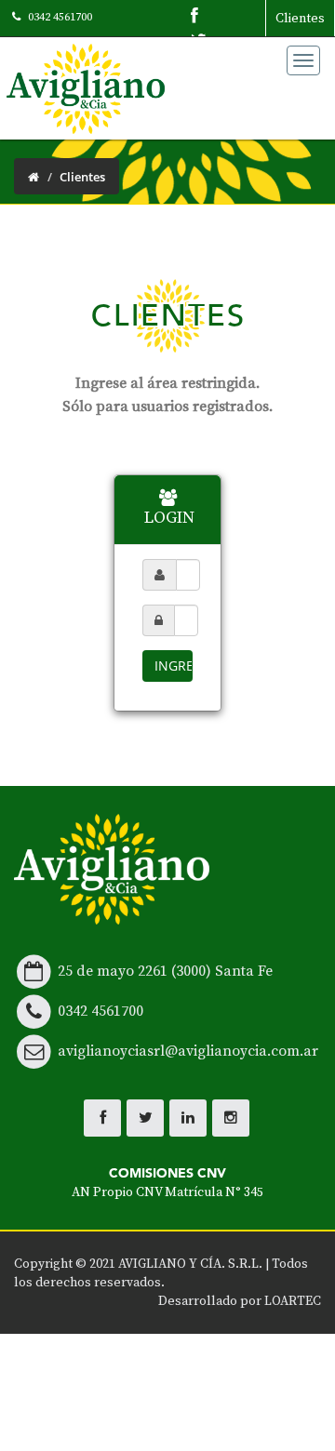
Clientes (300, 18)
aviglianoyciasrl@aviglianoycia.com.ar (188, 1051)
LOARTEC (292, 1301)
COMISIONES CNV (167, 1183)
